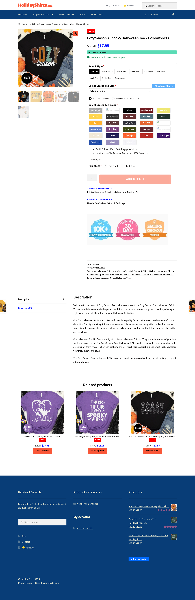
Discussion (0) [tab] (25, 308)
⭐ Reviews (129, 5)
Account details (85, 528)
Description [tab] (23, 299)
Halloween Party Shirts (120, 274)
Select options (42, 450)
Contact (117, 5)
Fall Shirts (34, 24)
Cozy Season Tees (121, 271)
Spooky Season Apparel (98, 278)
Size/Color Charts (164, 86)
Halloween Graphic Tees (98, 274)
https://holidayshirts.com (46, 582)
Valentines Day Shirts (87, 503)
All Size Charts (138, 559)
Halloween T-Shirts (140, 274)
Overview (22, 14)
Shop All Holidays (41, 14)
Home (24, 24)
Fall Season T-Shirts (139, 271)
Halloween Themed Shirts (162, 274)
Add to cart (135, 179)
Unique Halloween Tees (120, 278)
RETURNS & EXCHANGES (99, 199)
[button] (75, 33)
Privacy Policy (25, 582)
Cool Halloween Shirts (102, 271)
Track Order (97, 14)
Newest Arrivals (66, 14)
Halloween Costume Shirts (161, 271)
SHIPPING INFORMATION (99, 188)
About (83, 14)
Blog (108, 5)
